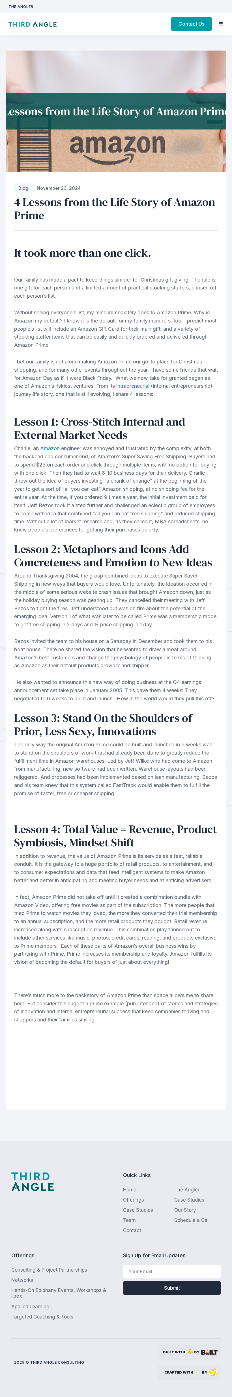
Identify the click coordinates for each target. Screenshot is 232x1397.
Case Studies (189, 1200)
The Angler (20, 6)
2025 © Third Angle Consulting (49, 1362)
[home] (32, 24)
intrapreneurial (132, 386)
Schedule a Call (192, 1220)
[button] (221, 24)
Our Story (185, 1210)
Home (129, 1190)
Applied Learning (30, 1306)
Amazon (50, 448)
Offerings (133, 1200)
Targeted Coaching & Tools (42, 1317)
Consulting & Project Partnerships (49, 1270)
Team (129, 1220)
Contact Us (192, 24)
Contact (132, 1230)
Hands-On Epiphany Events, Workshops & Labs (58, 1293)
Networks (22, 1280)
